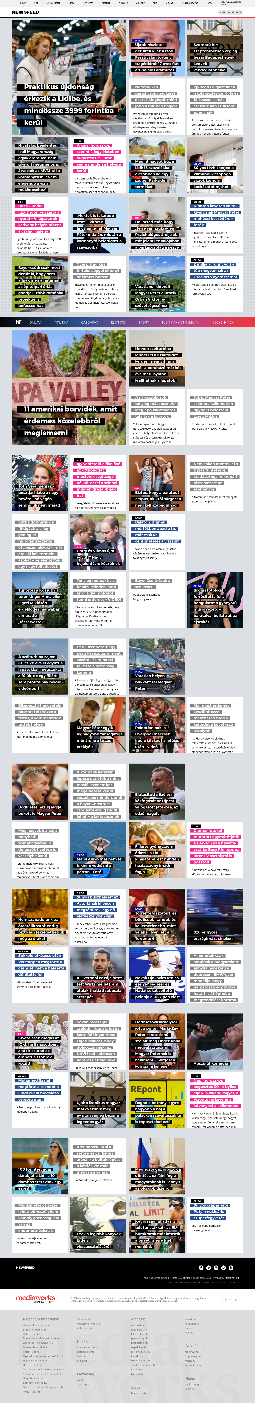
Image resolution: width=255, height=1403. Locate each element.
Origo (23, 3)
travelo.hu (137, 1356)
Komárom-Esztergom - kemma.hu (43, 1373)
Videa (71, 3)
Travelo (123, 3)
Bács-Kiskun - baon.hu (36, 1325)
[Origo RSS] (231, 1267)
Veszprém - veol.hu (88, 1323)
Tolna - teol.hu (31, 1391)
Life (36, 3)
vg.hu (80, 1379)
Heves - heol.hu (32, 1364)
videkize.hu (137, 1369)
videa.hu (190, 1360)
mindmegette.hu (140, 1351)
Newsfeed (88, 3)
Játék (209, 3)
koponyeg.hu (193, 1356)
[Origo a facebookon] (201, 1267)
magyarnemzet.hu (88, 1347)
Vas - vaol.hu (84, 1319)
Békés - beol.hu (32, 1334)
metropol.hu (192, 1323)
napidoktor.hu (139, 1347)
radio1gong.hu (194, 1384)
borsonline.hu (139, 1393)
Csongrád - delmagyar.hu (38, 1342)
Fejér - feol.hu (31, 1351)
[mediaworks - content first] (35, 1299)
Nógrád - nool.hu (33, 1378)
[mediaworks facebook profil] (226, 1299)
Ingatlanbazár (190, 3)
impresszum (218, 1278)
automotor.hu (139, 1329)
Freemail (106, 3)
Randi (171, 3)
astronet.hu (138, 1325)
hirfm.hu (190, 1388)
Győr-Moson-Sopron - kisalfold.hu (43, 1356)
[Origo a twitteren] (208, 1267)
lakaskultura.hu (140, 1334)
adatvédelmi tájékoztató (155, 1278)
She (155, 3)
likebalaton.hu (139, 1342)
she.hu (189, 1332)
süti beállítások (203, 1278)
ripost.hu (190, 1319)
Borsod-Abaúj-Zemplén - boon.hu (43, 1338)
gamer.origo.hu (140, 1338)
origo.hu (82, 1360)
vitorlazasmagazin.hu (143, 1364)
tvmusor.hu (137, 1373)
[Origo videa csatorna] (223, 1267)
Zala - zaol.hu (85, 1328)
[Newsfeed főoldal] (25, 1267)
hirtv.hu (81, 1356)
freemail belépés (230, 12)
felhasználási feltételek (182, 1278)
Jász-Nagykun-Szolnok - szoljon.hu (43, 1369)
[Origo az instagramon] (216, 1267)
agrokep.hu (84, 1384)
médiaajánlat (232, 1278)
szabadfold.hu (85, 1351)
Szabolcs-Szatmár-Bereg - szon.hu (43, 1387)
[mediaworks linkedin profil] (235, 1299)
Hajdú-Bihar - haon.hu (36, 1360)
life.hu (188, 1328)
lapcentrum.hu (193, 1365)
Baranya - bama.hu (34, 1329)
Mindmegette (53, 3)
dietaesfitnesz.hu (141, 1360)
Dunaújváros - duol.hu (36, 1347)
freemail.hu (192, 1351)
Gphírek (140, 3)
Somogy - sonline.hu (35, 1382)
